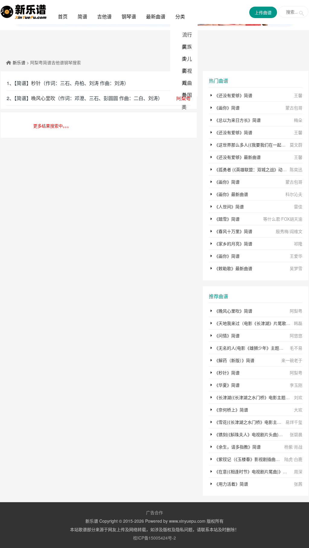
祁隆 (298, 244)
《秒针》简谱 (227, 373)
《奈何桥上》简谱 (231, 410)
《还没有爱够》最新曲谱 (237, 157)
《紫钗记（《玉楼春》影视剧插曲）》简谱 (252, 459)
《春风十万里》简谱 (233, 231)
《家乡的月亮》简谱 (233, 244)
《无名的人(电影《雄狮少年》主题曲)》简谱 (256, 348)
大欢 (298, 410)
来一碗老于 (291, 360)
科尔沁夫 (293, 194)
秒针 (36, 83)
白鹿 (298, 459)
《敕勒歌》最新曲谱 (233, 268)
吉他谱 (104, 16)
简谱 (82, 16)
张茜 (298, 484)
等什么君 (271, 219)
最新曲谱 (155, 16)
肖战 (298, 447)
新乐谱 (19, 62)
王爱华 (296, 256)
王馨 (298, 95)
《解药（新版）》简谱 (234, 360)
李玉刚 (296, 385)
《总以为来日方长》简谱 (237, 120)
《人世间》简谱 (229, 206)
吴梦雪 (296, 268)
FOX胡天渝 (291, 219)
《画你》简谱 (227, 108)
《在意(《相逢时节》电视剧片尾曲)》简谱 (252, 471)
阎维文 (296, 231)
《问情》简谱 (227, 335)
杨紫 (288, 447)
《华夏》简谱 (227, 385)
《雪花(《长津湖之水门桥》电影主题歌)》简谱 (257, 422)
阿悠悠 (296, 335)
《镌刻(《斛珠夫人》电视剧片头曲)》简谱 (252, 434)
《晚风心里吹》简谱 (233, 311)
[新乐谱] (24, 11)
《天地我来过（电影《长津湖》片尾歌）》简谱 (257, 323)
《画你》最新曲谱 (231, 194)
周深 (298, 471)
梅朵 (298, 120)
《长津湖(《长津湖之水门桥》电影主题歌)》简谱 (259, 397)
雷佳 (298, 206)
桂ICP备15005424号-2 (154, 538)
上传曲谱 (263, 12)
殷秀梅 (282, 231)
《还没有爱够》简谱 (233, 95)
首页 (63, 16)
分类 (180, 16)
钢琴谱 (129, 16)
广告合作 (154, 512)
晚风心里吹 (43, 98)
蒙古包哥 (293, 108)
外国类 (187, 100)
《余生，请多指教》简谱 (237, 447)
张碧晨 (296, 434)
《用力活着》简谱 (231, 484)
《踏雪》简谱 (227, 219)
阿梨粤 (296, 311)
